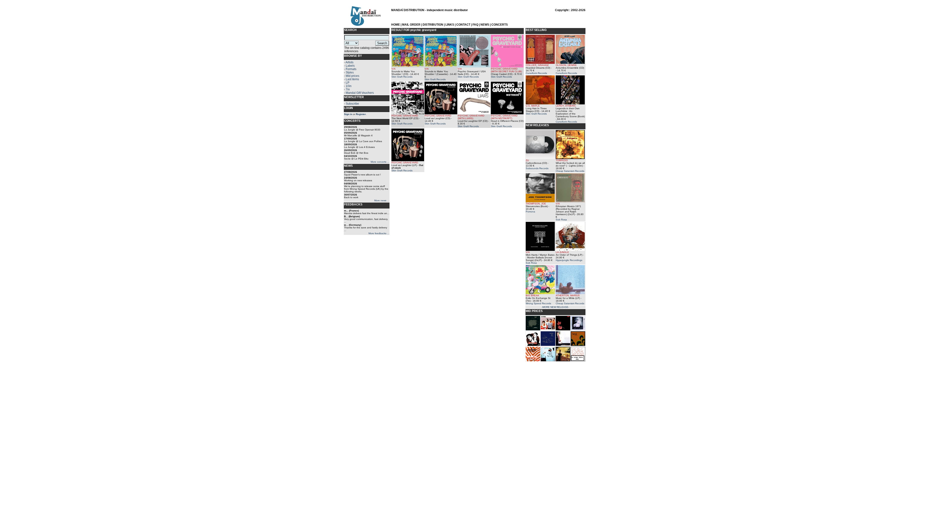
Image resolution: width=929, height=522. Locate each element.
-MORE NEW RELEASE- (555, 307)
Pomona (530, 211)
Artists (349, 62)
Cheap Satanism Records (570, 171)
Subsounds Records (537, 168)
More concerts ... (380, 161)
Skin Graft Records (401, 76)
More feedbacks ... (378, 233)
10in (349, 86)
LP (347, 82)
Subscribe (352, 103)
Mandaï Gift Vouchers (360, 92)
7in (348, 89)
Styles (350, 72)
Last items (352, 79)
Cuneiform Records (536, 73)
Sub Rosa (561, 219)
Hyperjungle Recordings (569, 260)
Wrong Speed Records (538, 303)
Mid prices (352, 76)
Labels (350, 65)
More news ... (381, 200)
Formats (351, 69)
